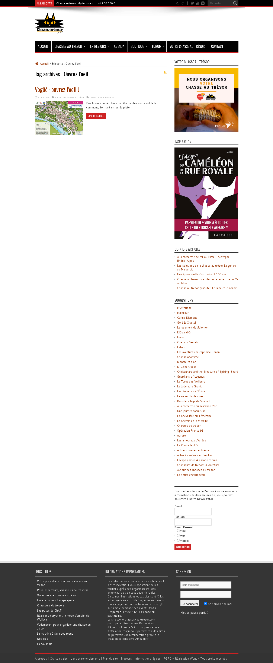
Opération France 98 (190, 430)
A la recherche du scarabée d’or (197, 406)
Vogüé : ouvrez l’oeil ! (57, 89)
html (183, 531)
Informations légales (148, 658)
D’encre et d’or (186, 362)
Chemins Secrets (188, 342)
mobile (184, 540)
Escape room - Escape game (55, 600)
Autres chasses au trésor (193, 450)
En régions (98, 46)
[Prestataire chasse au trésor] (206, 131)
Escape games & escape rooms (197, 460)
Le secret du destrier (190, 396)
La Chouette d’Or (188, 445)
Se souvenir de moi (219, 604)
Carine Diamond (187, 318)
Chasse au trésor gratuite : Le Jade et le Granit (207, 288)
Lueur (180, 337)
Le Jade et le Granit (189, 386)
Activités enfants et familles (194, 455)
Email (178, 506)
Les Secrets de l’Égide (191, 391)
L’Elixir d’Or (184, 332)
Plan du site (110, 658)
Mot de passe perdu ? (194, 613)
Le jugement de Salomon (192, 327)
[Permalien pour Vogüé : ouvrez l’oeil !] (59, 134)
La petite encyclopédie (191, 475)
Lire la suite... (96, 116)
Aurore (181, 435)
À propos (41, 658)
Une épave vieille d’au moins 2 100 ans (202, 274)
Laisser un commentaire (102, 97)
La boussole (44, 644)
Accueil (43, 46)
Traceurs (126, 658)
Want (193, 658)
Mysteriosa (184, 308)
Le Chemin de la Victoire (192, 421)
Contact (217, 46)
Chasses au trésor (68, 46)
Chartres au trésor (189, 426)
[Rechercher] (235, 3)
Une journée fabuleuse (191, 411)
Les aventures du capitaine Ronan (198, 352)
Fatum (181, 347)
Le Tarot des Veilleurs (191, 381)
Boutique (137, 46)
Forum (156, 46)
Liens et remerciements (85, 658)
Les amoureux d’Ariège (191, 440)
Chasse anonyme (188, 357)
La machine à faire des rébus (55, 633)
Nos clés (42, 639)
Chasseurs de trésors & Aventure (198, 465)
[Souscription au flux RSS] (165, 72)
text (182, 535)
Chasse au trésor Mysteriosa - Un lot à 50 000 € (85, 3)
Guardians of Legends (191, 376)
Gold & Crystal (186, 322)
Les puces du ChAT (49, 610)
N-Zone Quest (186, 367)
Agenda (119, 46)
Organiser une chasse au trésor (57, 595)
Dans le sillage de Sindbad (193, 401)
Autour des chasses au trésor (69, 97)
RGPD (167, 658)
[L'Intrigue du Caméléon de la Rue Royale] (206, 238)
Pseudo (179, 516)
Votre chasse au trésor (187, 46)
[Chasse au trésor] (50, 30)
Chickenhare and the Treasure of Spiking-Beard (207, 372)
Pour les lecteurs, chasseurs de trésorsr (62, 590)
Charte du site (59, 658)
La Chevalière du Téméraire (194, 416)
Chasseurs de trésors (50, 605)
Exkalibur (183, 313)
